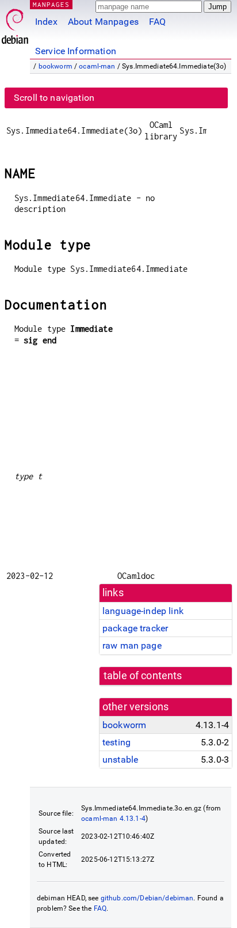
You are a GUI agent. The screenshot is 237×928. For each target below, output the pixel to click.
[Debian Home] (15, 23)
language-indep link (143, 610)
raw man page (132, 645)
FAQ (157, 21)
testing (116, 742)
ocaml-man (97, 66)
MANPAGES (51, 4)
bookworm (55, 66)
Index (46, 21)
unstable (120, 759)
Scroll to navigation (54, 97)
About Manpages (103, 21)
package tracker (135, 628)
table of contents (143, 675)
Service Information (75, 51)
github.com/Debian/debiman (147, 898)
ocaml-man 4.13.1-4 (113, 819)
